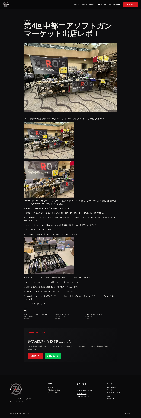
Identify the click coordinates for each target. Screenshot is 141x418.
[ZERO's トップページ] (6, 4)
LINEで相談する (52, 356)
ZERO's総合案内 (112, 388)
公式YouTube (110, 398)
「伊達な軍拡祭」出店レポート (95, 314)
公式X (108, 396)
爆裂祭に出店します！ (62, 314)
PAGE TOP (136, 403)
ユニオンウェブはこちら (35, 303)
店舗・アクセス (81, 394)
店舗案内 (76, 4)
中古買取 (92, 4)
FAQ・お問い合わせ (115, 4)
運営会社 (109, 390)
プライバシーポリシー (113, 392)
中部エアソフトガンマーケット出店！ (36, 314)
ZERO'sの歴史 (101, 4)
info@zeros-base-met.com (85, 390)
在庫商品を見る (35, 356)
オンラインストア (130, 4)
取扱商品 (84, 4)
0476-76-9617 (81, 388)
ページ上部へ (128, 413)
